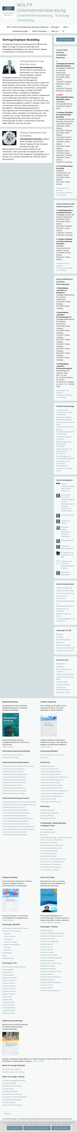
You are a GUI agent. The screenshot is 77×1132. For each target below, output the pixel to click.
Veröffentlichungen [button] (20, 31)
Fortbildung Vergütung (48, 853)
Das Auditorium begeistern (11, 1069)
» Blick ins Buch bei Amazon (50, 922)
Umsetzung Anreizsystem (49, 769)
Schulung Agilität (46, 930)
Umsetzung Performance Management (54, 791)
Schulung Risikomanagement (50, 977)
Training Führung (46, 947)
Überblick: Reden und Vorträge (13, 1072)
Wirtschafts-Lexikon (63, 692)
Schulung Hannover (9, 991)
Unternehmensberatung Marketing (14, 816)
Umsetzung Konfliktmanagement (51, 780)
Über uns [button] (54, 31)
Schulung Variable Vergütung (50, 982)
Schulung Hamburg (9, 986)
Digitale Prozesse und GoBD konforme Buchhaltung (64, 451)
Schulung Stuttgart (9, 1010)
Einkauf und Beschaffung (65, 591)
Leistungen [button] (54, 27)
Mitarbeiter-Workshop (48, 818)
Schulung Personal (46, 974)
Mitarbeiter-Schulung (47, 966)
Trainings (7, 947)
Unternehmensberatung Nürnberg (14, 791)
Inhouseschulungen (10, 942)
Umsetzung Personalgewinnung (51, 796)
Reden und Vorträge (63, 645)
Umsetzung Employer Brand (50, 774)
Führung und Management (65, 601)
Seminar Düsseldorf (9, 980)
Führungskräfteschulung (48, 955)
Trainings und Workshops (65, 650)
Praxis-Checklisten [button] (39, 31)
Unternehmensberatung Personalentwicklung (18, 826)
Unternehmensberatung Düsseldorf (14, 774)
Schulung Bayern (8, 975)
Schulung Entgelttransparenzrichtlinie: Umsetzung (65, 432)
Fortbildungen (7, 953)
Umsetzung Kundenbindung (50, 782)
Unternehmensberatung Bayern (13, 769)
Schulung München (9, 1008)
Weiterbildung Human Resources (51, 845)
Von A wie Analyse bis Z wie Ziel (51, 755)
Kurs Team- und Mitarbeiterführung (52, 859)
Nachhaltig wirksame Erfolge (12, 755)
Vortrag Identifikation (10, 1091)
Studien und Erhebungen (65, 674)
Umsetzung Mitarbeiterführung (51, 788)
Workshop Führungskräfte (49, 813)
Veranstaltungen (62, 682)
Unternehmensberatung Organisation (15, 821)
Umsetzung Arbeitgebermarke (51, 772)
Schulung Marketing (47, 960)
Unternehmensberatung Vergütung (14, 835)
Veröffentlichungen (63, 685)
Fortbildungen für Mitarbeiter (50, 864)
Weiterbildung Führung (48, 856)
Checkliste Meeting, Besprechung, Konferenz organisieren (66, 531)
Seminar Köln (7, 997)
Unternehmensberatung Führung (13, 807)
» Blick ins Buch (7, 747)
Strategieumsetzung (47, 766)
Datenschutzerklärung (61, 1128)
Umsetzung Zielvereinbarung (50, 802)
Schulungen (8, 939)
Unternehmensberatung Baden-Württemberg (18, 766)
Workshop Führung (47, 816)
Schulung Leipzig (8, 1002)
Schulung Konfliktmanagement (51, 958)
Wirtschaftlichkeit (67, 540)
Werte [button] (65, 27)
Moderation (60, 642)
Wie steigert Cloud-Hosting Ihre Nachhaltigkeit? (63, 463)
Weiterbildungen (8, 958)
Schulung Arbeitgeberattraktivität (52, 933)
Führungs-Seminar (46, 944)
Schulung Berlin (7, 969)
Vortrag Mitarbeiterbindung (12, 1094)
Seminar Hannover (8, 994)
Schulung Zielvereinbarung (49, 990)
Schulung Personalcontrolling (50, 971)
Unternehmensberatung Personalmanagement (18, 829)
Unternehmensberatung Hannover (14, 782)
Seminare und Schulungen (65, 648)
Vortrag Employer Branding (12, 1086)
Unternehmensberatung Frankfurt (14, 777)
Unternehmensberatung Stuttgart (14, 793)
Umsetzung (44, 758)
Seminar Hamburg (8, 989)
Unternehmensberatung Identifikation (15, 810)
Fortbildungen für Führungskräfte (52, 862)
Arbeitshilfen (60, 664)
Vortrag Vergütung (9, 1102)
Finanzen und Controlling (65, 593)
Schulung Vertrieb (46, 988)
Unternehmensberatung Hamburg (14, 780)
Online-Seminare (9, 936)
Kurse (4, 955)
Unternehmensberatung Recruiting (14, 832)
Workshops (8, 950)
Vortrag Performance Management (14, 1097)
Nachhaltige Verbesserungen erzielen (15, 928)
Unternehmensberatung (10, 758)
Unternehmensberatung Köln (12, 785)
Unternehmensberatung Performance (15, 824)
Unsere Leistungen (67, 515)
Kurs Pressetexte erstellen (49, 870)
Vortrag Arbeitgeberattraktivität (13, 1080)
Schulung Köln (7, 999)
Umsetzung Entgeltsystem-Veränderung (54, 777)
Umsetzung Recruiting (48, 799)
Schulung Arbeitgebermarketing (51, 936)
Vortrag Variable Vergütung (12, 1105)
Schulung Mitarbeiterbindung (50, 963)
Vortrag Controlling (9, 1083)
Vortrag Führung (8, 1089)
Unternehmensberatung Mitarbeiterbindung (17, 818)
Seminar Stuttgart (8, 1013)
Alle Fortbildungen (46, 829)
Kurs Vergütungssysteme (49, 851)
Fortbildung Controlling (48, 842)
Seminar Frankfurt (8, 983)
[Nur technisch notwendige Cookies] (75, 1126)
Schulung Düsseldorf (9, 978)
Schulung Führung (46, 950)
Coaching (59, 637)
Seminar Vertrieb (46, 985)
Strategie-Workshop (47, 810)
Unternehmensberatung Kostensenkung (16, 813)
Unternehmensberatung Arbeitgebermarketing (18, 805)
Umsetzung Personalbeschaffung (52, 793)
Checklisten (60, 666)
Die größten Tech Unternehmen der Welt (67, 555)
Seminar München (8, 1005)
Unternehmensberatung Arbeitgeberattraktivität (19, 802)
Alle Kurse (43, 835)
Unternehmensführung (64, 588)
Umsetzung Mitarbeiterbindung (51, 785)
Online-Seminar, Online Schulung (13, 967)
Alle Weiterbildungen (47, 832)
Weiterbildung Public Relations (51, 867)
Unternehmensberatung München (14, 788)
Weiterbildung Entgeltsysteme (51, 848)
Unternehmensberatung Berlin (12, 772)
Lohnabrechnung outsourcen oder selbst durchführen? (64, 412)
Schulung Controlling (47, 939)
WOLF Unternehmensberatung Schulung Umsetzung (27, 27)
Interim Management (63, 640)
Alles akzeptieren (14, 1128)
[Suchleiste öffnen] (63, 31)
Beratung (59, 634)
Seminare (7, 934)
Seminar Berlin (7, 972)
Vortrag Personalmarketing (12, 1100)
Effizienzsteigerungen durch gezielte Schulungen (64, 444)
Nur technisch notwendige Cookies (37, 1128)
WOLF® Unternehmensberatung (41, 7)
